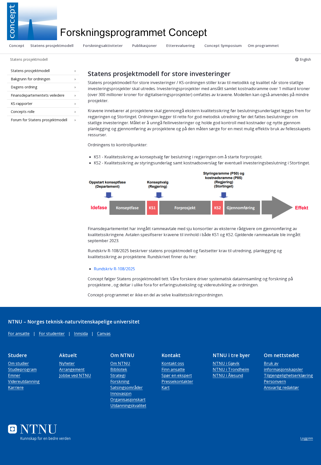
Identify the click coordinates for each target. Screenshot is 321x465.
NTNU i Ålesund (228, 375)
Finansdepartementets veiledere (37, 95)
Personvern (275, 381)
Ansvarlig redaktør (281, 387)
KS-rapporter (21, 103)
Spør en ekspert (177, 375)
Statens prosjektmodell (30, 70)
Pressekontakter (177, 381)
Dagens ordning (24, 87)
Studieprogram (22, 369)
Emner (14, 375)
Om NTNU (120, 363)
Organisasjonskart (127, 399)
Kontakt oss (173, 363)
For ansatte (19, 333)
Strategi (117, 375)
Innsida (81, 333)
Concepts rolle (23, 111)
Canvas (104, 333)
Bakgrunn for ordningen (30, 79)
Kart (166, 387)
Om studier (18, 363)
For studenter (52, 333)
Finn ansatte (173, 369)
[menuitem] (16, 45)
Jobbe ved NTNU (75, 375)
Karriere (16, 387)
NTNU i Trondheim (231, 369)
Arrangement (72, 369)
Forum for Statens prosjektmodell (39, 119)
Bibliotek (118, 369)
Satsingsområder (126, 387)
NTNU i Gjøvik (226, 363)
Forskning (119, 381)
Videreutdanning (24, 381)
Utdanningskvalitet (128, 405)
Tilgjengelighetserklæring (288, 375)
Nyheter (67, 363)
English (305, 59)
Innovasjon (120, 393)
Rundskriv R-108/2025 (114, 269)
